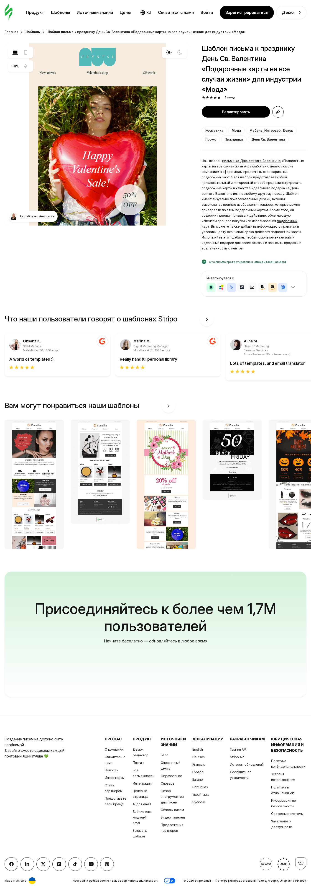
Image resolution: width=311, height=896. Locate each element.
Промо (210, 139)
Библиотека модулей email (142, 817)
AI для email (142, 804)
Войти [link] (207, 12)
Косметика (214, 130)
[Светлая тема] (169, 52)
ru (148, 12)
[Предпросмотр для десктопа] (15, 52)
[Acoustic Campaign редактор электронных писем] (211, 287)
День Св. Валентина (268, 139)
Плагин (138, 763)
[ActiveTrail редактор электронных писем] (241, 287)
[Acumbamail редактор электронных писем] (252, 287)
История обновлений (247, 764)
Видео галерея (173, 817)
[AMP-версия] (25, 66)
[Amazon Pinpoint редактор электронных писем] (262, 287)
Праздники (234, 139)
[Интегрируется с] (292, 287)
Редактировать (236, 112)
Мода (236, 130)
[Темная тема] (179, 52)
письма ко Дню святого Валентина (251, 161)
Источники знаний (95, 12)
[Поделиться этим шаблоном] (278, 112)
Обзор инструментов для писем (172, 796)
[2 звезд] (207, 97)
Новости (111, 770)
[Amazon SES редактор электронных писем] (272, 287)
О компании (114, 749)
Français (198, 764)
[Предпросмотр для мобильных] (25, 52)
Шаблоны (60, 12)
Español (198, 772)
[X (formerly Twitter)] (43, 864)
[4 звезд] (215, 97)
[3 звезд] (211, 97)
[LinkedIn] (27, 864)
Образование (171, 776)
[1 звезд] (204, 97)
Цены (125, 12)
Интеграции (142, 783)
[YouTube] (91, 864)
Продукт (35, 12)
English (197, 749)
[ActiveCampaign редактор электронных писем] (231, 287)
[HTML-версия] (15, 66)
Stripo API (237, 757)
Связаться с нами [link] (176, 12)
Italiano (197, 779)
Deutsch (198, 757)
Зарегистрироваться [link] (246, 12)
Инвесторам (115, 778)
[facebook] (11, 864)
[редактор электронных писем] (9, 12)
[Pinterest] (107, 864)
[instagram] (59, 864)
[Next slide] (207, 319)
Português (200, 787)
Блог (164, 755)
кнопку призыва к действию (242, 215)
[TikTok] (75, 864)
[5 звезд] (219, 97)
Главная (11, 32)
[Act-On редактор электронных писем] (221, 287)
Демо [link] (288, 12)
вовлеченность (214, 248)
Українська (200, 794)
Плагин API (238, 749)
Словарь (167, 783)
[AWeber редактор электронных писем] (282, 287)
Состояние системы (287, 814)
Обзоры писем (172, 810)
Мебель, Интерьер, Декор (271, 130)
